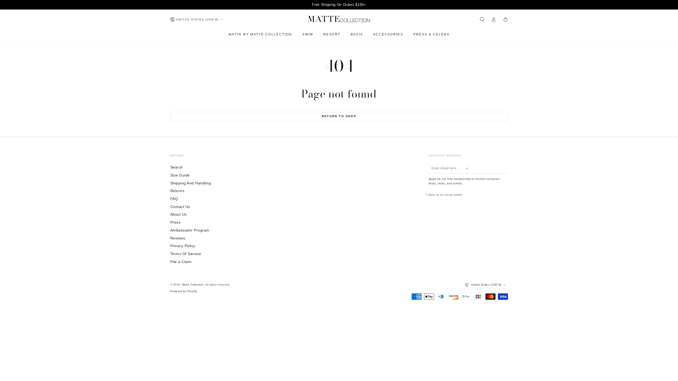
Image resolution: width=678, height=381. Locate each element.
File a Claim (181, 262)
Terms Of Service (185, 254)
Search (176, 167)
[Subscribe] (468, 168)
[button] (482, 19)
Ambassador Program (189, 230)
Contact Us (180, 207)
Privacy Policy (182, 246)
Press (175, 222)
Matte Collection (193, 284)
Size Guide (180, 175)
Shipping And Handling (190, 183)
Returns (177, 191)
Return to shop (339, 116)
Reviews (177, 238)
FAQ (174, 199)
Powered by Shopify (183, 291)
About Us (178, 214)
